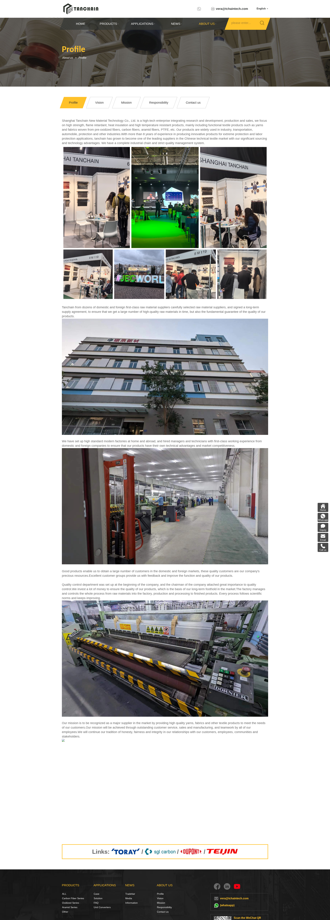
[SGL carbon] (160, 851)
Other (65, 911)
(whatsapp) (227, 905)
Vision (160, 898)
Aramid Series (69, 907)
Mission (161, 902)
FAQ (96, 902)
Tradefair (130, 893)
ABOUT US (206, 23)
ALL (64, 893)
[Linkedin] (227, 886)
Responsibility (164, 907)
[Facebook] (217, 886)
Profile (82, 57)
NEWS (175, 23)
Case (96, 893)
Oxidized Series (70, 902)
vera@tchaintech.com (232, 9)
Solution (97, 898)
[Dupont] (191, 851)
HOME (80, 23)
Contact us (163, 911)
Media (128, 898)
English (261, 8)
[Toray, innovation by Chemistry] (126, 851)
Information (131, 902)
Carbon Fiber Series (66, 898)
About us (67, 57)
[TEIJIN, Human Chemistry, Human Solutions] (222, 851)
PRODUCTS (108, 23)
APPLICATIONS (142, 23)
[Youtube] (237, 886)
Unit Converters (102, 907)
